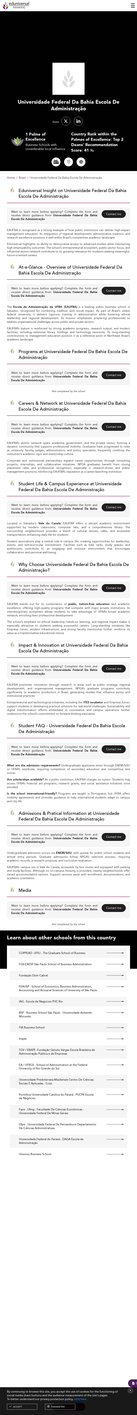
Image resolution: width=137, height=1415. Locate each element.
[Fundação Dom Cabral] (112, 975)
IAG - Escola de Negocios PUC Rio (41, 1001)
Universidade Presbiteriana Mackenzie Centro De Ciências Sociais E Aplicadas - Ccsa (56, 1081)
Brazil (22, 178)
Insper (23, 1039)
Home (11, 178)
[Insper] (112, 1039)
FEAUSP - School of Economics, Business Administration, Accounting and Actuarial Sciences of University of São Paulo (58, 988)
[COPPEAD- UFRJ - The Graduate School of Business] (112, 953)
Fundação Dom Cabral (33, 975)
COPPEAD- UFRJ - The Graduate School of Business (52, 953)
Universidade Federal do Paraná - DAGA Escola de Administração (51, 1141)
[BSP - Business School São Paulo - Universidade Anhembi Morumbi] (112, 1013)
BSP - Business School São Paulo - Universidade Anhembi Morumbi (55, 1014)
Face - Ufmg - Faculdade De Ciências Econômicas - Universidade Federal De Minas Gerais (51, 1111)
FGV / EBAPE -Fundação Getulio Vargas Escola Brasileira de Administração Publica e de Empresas (57, 1052)
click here (80, 1399)
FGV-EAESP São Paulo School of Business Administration (55, 964)
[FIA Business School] (112, 1027)
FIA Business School (32, 1027)
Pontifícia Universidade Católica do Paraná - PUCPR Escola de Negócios (56, 1096)
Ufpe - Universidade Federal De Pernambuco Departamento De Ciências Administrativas (57, 1126)
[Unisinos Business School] (112, 1154)
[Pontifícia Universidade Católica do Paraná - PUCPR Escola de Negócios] (112, 1094)
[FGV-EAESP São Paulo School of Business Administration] (112, 964)
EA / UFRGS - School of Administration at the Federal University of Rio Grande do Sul (53, 1067)
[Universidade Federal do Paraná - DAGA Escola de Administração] (112, 1139)
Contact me (113, 214)
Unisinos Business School (35, 1154)
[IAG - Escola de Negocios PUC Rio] (112, 1001)
